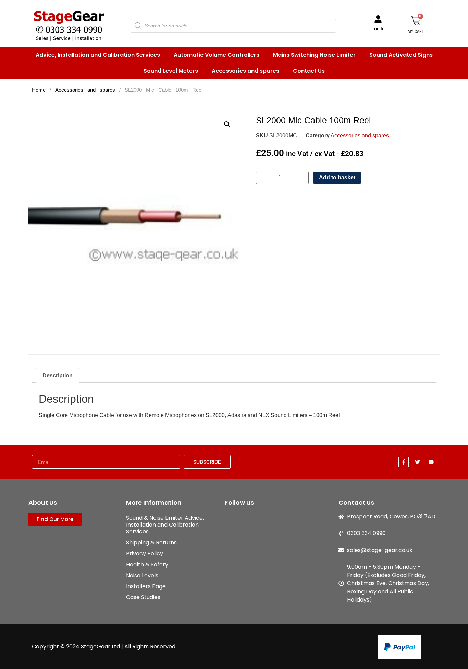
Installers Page (146, 586)
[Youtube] (431, 462)
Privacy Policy (144, 553)
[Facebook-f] (403, 462)
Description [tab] (57, 375)
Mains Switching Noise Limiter (314, 55)
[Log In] (378, 19)
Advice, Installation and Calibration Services (98, 55)
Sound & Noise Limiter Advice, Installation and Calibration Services (165, 524)
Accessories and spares (245, 71)
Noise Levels (142, 575)
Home (39, 90)
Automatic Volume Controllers (216, 55)
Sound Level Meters (171, 71)
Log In (378, 28)
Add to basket (337, 177)
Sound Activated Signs (401, 55)
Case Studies (143, 597)
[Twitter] (417, 462)
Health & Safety (147, 564)
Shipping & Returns (151, 542)
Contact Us (309, 71)
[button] (227, 124)
